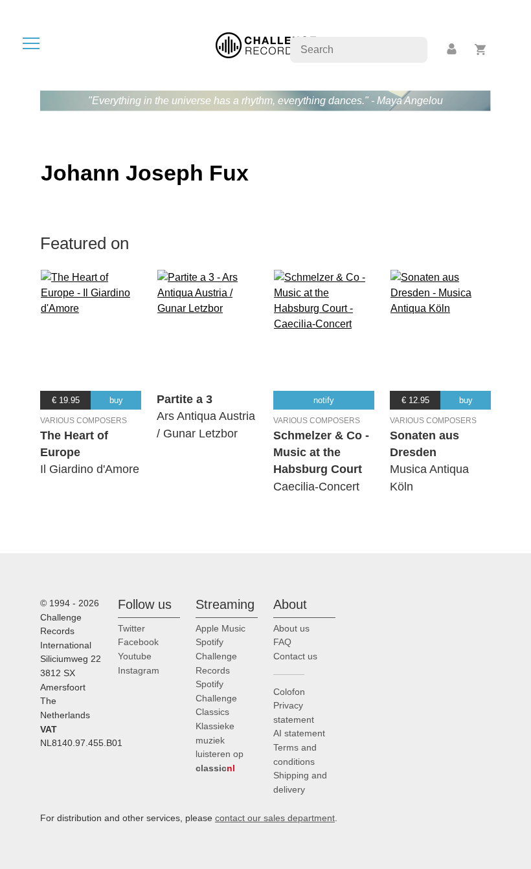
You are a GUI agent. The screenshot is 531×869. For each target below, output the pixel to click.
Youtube (135, 656)
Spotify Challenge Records (216, 656)
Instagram (138, 670)
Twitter (131, 628)
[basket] (481, 49)
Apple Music (220, 628)
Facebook (138, 642)
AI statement (299, 733)
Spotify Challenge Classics (216, 698)
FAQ (282, 642)
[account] (452, 49)
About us (291, 628)
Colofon (289, 692)
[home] (266, 44)
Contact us (295, 656)
